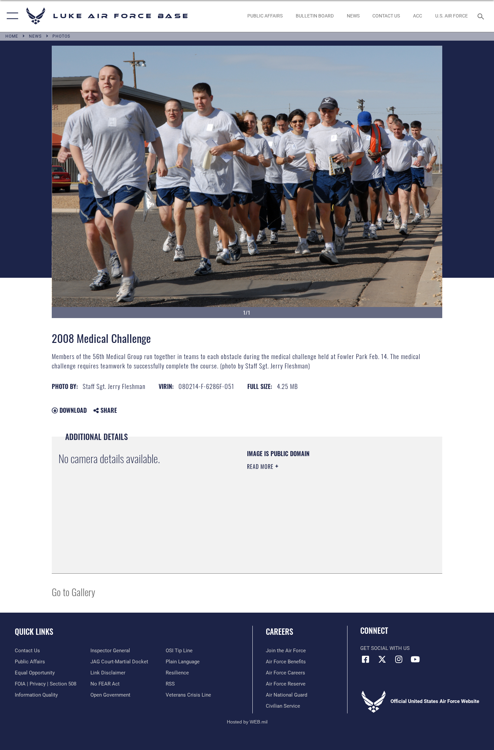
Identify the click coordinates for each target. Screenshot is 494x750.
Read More (261, 466)
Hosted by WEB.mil (247, 721)
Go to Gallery (73, 591)
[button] (11, 16)
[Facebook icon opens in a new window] (365, 659)
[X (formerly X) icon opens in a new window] (382, 659)
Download (72, 410)
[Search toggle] (482, 15)
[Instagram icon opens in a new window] (399, 659)
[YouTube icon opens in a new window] (415, 659)
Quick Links (34, 631)
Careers (279, 631)
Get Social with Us (385, 648)
